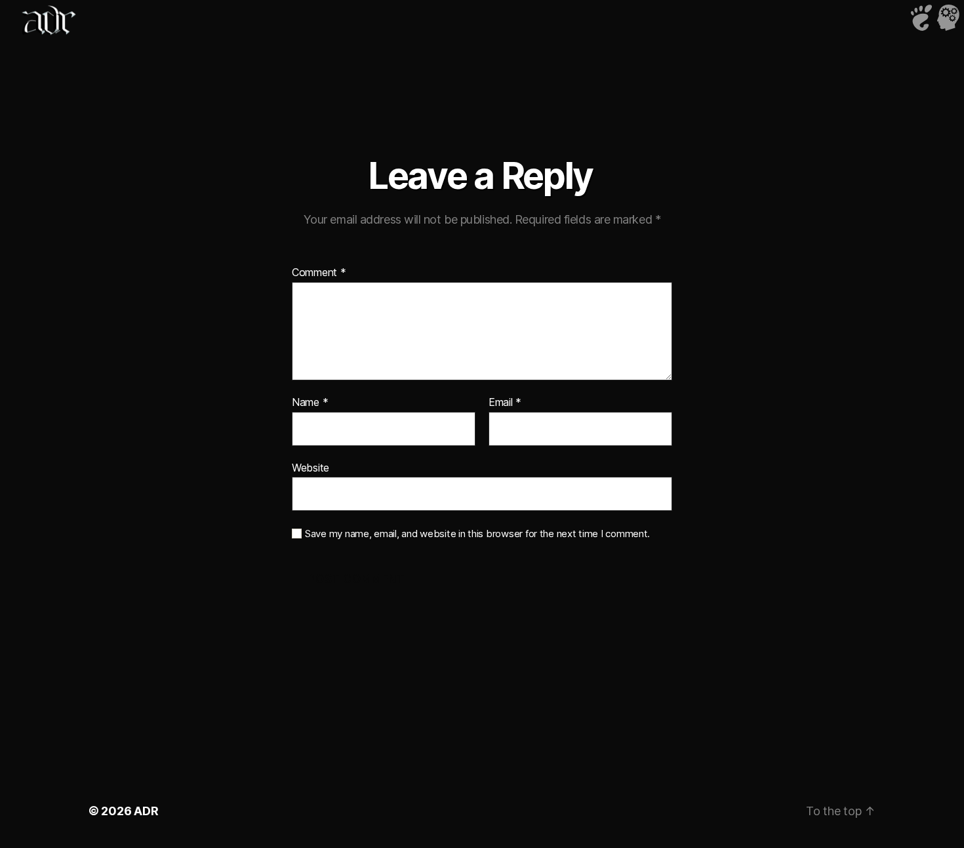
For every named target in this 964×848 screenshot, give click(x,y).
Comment (319, 273)
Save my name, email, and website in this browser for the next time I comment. (477, 534)
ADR (146, 811)
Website (310, 467)
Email (505, 403)
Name (310, 403)
